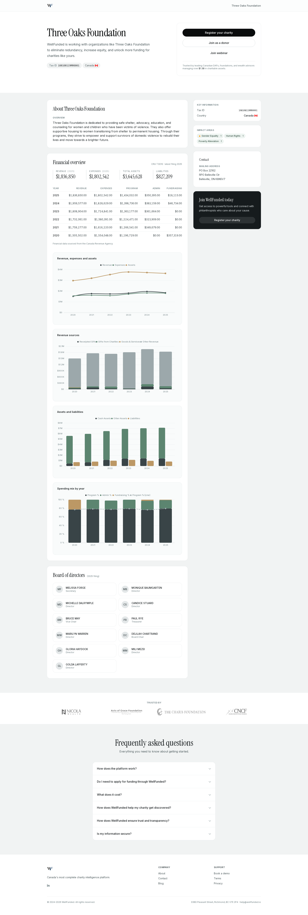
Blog (161, 883)
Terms (217, 878)
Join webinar (219, 53)
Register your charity (219, 32)
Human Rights (234, 136)
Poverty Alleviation (210, 141)
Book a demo (222, 873)
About (161, 873)
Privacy (218, 883)
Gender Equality (210, 136)
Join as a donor (219, 43)
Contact (162, 878)
